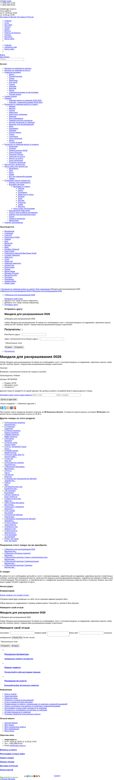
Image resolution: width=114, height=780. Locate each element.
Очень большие (15, 152)
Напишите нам (10, 47)
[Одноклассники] (8, 408)
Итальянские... (10, 425)
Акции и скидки (7, 758)
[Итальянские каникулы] (14, 423)
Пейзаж (21, 188)
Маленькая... (9, 469)
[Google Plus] (14, 408)
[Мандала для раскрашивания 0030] (19, 549)
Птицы (11, 78)
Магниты (21, 206)
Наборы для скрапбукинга (20, 182)
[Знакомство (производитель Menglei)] (20, 479)
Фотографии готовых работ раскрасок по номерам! (25, 708)
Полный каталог (15, 76)
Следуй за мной (15, 142)
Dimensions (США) (12, 237)
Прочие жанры (15, 94)
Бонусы (7, 31)
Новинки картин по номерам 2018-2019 (25, 100)
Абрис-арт (8, 261)
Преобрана (9, 279)
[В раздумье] (10, 491)
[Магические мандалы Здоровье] (18, 565)
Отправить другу (11, 305)
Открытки (22, 202)
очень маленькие (16, 160)
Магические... (9, 559)
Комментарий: (41, 633)
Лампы (12, 178)
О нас (6, 23)
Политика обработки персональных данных (22, 714)
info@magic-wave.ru (17, 746)
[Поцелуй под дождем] (14, 463)
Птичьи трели (9, 445)
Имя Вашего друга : (13, 334)
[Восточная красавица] (14, 503)
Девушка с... (9, 509)
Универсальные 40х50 (18, 150)
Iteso (6, 241)
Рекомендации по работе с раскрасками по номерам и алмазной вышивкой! (35, 704)
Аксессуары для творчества (16, 166)
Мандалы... (9, 555)
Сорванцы (8, 429)
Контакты (8, 37)
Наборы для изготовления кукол (22, 214)
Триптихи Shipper (16, 154)
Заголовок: (5, 633)
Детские (21, 200)
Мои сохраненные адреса (15, 727)
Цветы (11, 74)
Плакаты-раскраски (17, 219)
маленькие (13, 146)
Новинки (8, 98)
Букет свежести (10, 497)
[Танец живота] (11, 523)
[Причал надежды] (12, 431)
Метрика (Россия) (11, 273)
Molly (6, 247)
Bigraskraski (9, 231)
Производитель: (7, 375)
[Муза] (7, 483)
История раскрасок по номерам (17, 712)
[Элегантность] (10, 531)
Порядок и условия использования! (19, 700)
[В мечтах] (9, 475)
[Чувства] (8, 459)
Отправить (18, 347)
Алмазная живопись (12, 263)
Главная (7, 21)
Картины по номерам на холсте (17, 70)
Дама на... (8, 501)
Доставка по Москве (8, 17)
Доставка (8, 25)
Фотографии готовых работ (12, 754)
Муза (6, 485)
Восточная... (9, 505)
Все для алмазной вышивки (20, 176)
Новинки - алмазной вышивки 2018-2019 (26, 102)
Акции (6, 29)
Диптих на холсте (16, 158)
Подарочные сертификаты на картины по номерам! (25, 710)
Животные (13, 80)
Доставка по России (25, 17)
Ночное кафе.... (10, 457)
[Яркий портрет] (11, 451)
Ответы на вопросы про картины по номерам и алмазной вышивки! (32, 706)
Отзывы (7, 35)
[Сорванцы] (9, 427)
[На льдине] (9, 511)
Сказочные (13, 136)
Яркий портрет (10, 453)
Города (12, 84)
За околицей (9, 537)
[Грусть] (8, 471)
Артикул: (4, 379)
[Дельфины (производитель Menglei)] (20, 519)
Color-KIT (8, 235)
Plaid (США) (9, 251)
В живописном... (11, 489)
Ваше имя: (74, 633)
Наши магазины (11, 696)
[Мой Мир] (11, 408)
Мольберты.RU (10, 275)
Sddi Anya (8, 257)
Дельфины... (9, 521)
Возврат (8, 347)
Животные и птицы (26, 194)
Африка (12, 106)
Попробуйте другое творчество (17, 180)
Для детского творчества (14, 164)
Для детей (13, 82)
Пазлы (11, 217)
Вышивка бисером (16, 184)
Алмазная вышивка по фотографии (23, 92)
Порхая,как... (9, 517)
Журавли (8, 441)
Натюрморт (13, 128)
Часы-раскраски (15, 138)
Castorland (8, 233)
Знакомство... (10, 481)
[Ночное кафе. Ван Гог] (14, 455)
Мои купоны (9, 731)
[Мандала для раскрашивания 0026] (19, 295)
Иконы (11, 90)
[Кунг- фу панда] (11, 539)
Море (11, 126)
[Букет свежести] (11, 495)
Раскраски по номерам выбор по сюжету (21, 104)
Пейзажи (12, 86)
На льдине (8, 513)
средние (12, 148)
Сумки (20, 204)
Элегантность (10, 533)
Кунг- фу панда (10, 541)
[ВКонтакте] (1, 408)
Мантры (12, 108)
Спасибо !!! (57, 776)
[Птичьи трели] (10, 443)
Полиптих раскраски (17, 162)
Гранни (7, 269)
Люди (20, 198)
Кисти (11, 172)
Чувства (7, 461)
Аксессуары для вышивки (24, 208)
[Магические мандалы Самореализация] (21, 561)
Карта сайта (9, 39)
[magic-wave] (5, 1)
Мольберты (13, 168)
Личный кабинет (11, 723)
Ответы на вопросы (12, 33)
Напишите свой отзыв (13, 299)
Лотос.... (7, 449)
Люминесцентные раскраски (21, 120)
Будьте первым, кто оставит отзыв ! (14, 595)
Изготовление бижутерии (19, 210)
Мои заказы (9, 725)
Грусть (7, 473)
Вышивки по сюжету (21, 186)
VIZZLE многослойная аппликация (23, 212)
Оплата (7, 27)
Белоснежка (9, 267)
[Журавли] (9, 439)
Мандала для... (10, 551)
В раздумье (9, 493)
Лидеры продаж (7, 762)
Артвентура (9, 265)
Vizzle (6, 259)
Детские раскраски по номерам (22, 122)
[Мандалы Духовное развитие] (17, 553)
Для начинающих (16, 118)
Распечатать (9, 351)
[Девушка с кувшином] (14, 507)
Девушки (12, 88)
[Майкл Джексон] (11, 435)
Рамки (11, 174)
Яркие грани (9, 283)
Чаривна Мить (10, 281)
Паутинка (8, 277)
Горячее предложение (13, 223)
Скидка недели (10, 96)
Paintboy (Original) (11, 249)
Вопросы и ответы (8, 750)
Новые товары (10, 694)
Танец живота (10, 525)
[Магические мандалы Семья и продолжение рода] (25, 557)
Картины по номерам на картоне (17, 68)
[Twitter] (5, 408)
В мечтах (8, 477)
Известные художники (18, 114)
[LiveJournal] (39, 776)
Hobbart (7, 239)
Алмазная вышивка (12, 72)
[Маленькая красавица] (14, 467)
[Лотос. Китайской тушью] (15, 447)
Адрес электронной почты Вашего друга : (22, 339)
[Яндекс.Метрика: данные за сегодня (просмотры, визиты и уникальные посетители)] (7, 779)
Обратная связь (11, 698)
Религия (21, 196)
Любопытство (10, 529)
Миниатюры (14, 221)
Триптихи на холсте (17, 156)
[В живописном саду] (13, 487)
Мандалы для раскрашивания (21, 124)
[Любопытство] (11, 527)
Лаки (11, 170)
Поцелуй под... (10, 465)
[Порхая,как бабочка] (13, 515)
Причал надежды (11, 433)
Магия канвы (9, 271)
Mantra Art (8, 243)
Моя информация (11, 729)
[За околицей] (10, 535)
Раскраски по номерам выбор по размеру (21, 144)
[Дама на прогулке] (12, 499)
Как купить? (5, 57)
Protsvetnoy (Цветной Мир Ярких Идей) (20, 253)
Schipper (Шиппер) (12, 255)
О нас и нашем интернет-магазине (18, 702)
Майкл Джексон (10, 437)
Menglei (7, 245)
